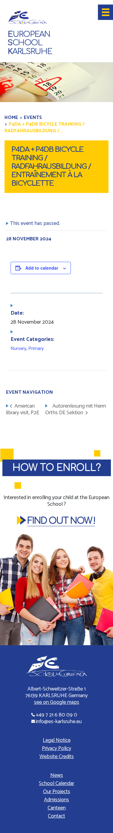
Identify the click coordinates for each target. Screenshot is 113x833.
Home (11, 118)
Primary (36, 348)
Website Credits (56, 756)
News (56, 775)
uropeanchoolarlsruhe (30, 43)
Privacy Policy (56, 748)
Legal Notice (57, 740)
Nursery (18, 348)
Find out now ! (61, 521)
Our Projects (56, 791)
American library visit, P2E (22, 410)
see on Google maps (56, 702)
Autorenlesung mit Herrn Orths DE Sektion (75, 410)
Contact (56, 816)
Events (33, 118)
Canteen (57, 808)
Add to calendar (41, 268)
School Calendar (56, 783)
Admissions (56, 799)
